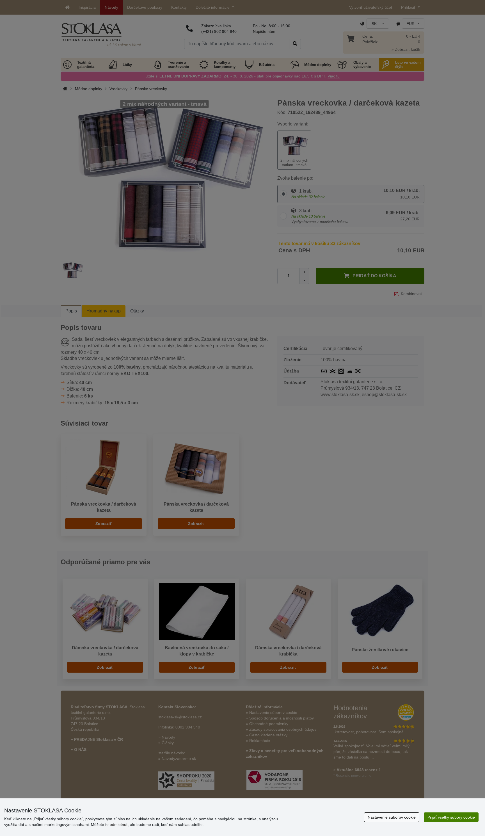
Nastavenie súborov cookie (392, 817)
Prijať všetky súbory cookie (451, 817)
